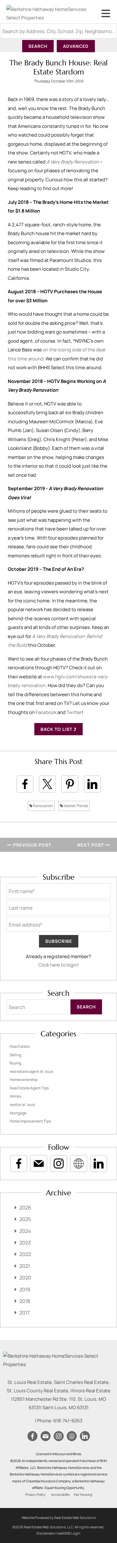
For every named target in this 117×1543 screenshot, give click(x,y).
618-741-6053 (67, 1420)
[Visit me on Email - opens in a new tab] (38, 1163)
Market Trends (75, 805)
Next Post (91, 845)
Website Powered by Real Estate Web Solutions (59, 1517)
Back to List (57, 729)
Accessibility (60, 1494)
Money (15, 1096)
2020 (25, 1277)
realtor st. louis (22, 1104)
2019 (24, 1289)
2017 (24, 1312)
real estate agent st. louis (31, 1071)
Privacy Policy (35, 1494)
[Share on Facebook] (25, 784)
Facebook (46, 712)
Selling (15, 1055)
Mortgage (18, 1113)
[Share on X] (47, 784)
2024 (25, 1231)
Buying (15, 1063)
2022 (25, 1254)
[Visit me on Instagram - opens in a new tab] (58, 1163)
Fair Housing (83, 1494)
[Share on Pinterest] (69, 784)
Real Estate (20, 1046)
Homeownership (23, 1079)
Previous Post (31, 845)
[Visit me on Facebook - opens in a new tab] (18, 1163)
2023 (25, 1242)
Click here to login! (58, 965)
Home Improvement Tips (30, 1121)
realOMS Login (68, 1533)
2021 (24, 1266)
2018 (24, 1301)
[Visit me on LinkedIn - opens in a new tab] (98, 1163)
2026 (25, 1207)
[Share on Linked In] (92, 784)
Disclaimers (46, 1533)
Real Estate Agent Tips (29, 1088)
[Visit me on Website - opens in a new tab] (78, 1163)
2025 (25, 1219)
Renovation (42, 805)
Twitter (74, 712)
